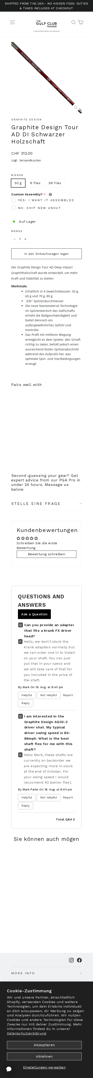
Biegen (17, 175)
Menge (17, 231)
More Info (23, 973)
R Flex (35, 183)
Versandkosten (30, 160)
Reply (25, 703)
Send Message (46, 1045)
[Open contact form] (9, 1069)
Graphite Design (26, 119)
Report (68, 695)
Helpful (26, 695)
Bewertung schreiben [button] (46, 554)
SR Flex (55, 183)
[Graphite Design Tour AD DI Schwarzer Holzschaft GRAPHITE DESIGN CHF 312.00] (23, 420)
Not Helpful (48, 695)
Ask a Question (34, 614)
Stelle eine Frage (36, 503)
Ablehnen (44, 1056)
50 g (18, 183)
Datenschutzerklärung (26, 1033)
